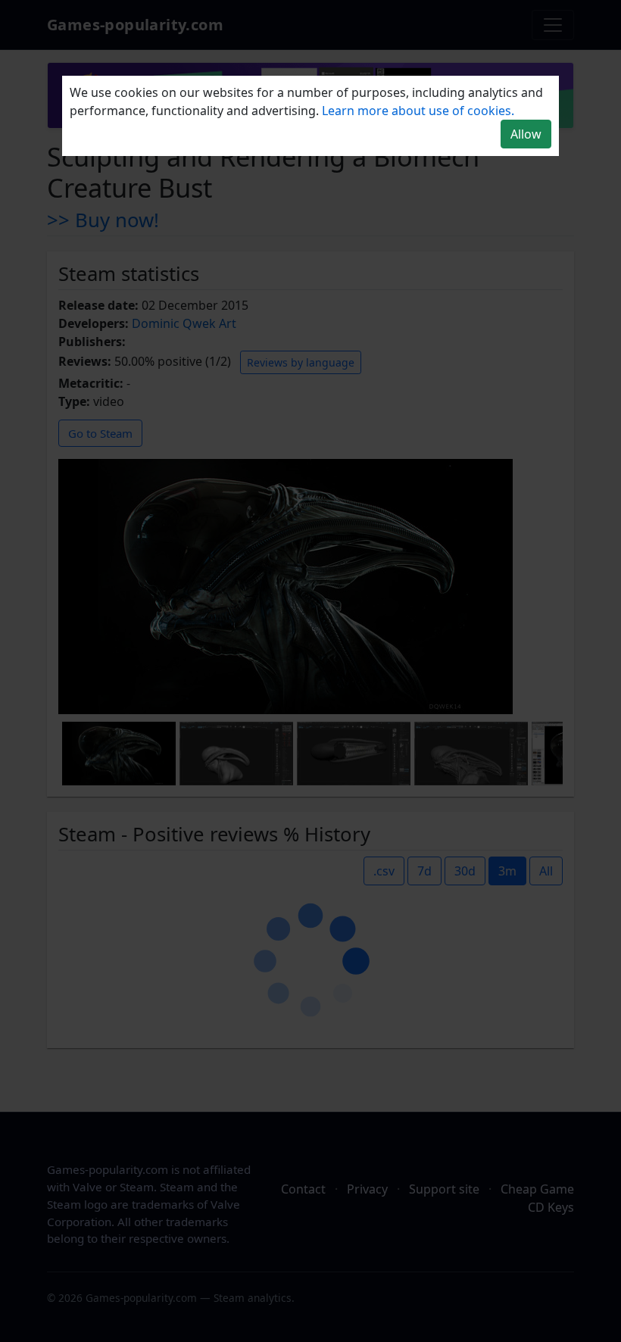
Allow (525, 134)
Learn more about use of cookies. (418, 110)
